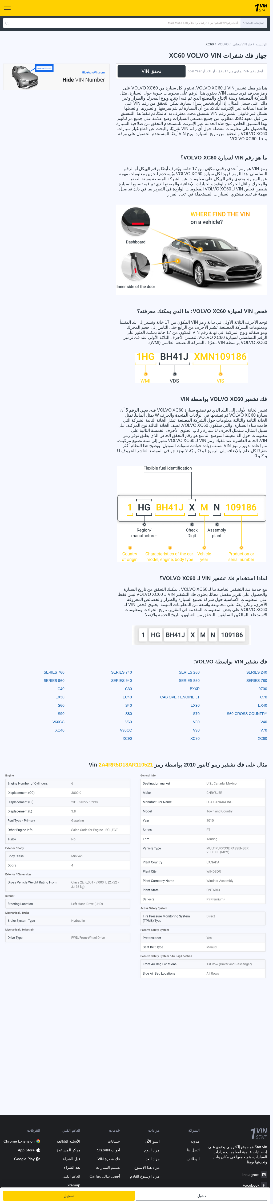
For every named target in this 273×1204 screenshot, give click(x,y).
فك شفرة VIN (109, 1159)
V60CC (59, 722)
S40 (128, 705)
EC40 (127, 697)
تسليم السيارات (108, 1167)
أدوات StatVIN (108, 1150)
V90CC (126, 730)
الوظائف (193, 1159)
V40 (263, 722)
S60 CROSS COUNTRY (247, 714)
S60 (61, 705)
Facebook (251, 1185)
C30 (128, 689)
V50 (196, 722)
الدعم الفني (71, 1176)
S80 (128, 714)
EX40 (262, 705)
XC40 (60, 730)
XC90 (127, 738)
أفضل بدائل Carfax (105, 1176)
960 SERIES (54, 680)
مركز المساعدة (68, 1150)
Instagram (250, 1174)
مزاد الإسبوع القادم (145, 1176)
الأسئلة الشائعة (68, 1141)
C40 (61, 689)
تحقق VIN (151, 71)
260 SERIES (189, 672)
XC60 (262, 738)
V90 (196, 730)
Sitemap (73, 1185)
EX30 (60, 697)
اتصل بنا (193, 1150)
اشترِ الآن (152, 1141)
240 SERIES (256, 672)
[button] (253, 23)
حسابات (114, 1141)
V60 (128, 722)
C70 (263, 697)
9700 (263, 689)
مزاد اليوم (152, 1150)
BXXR (195, 689)
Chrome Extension (19, 1141)
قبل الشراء (71, 1159)
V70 (263, 730)
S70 (196, 714)
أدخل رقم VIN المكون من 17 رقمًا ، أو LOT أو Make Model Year (203, 22)
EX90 (195, 705)
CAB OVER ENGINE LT (180, 697)
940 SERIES (121, 680)
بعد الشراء (72, 1167)
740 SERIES (121, 672)
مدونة (195, 1141)
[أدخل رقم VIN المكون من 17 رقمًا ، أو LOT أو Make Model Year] (7, 23)
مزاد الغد (153, 1159)
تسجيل (69, 1196)
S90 (61, 714)
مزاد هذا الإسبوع (147, 1167)
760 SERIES (54, 672)
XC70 (195, 738)
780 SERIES (256, 680)
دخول (201, 1196)
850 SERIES (189, 680)
